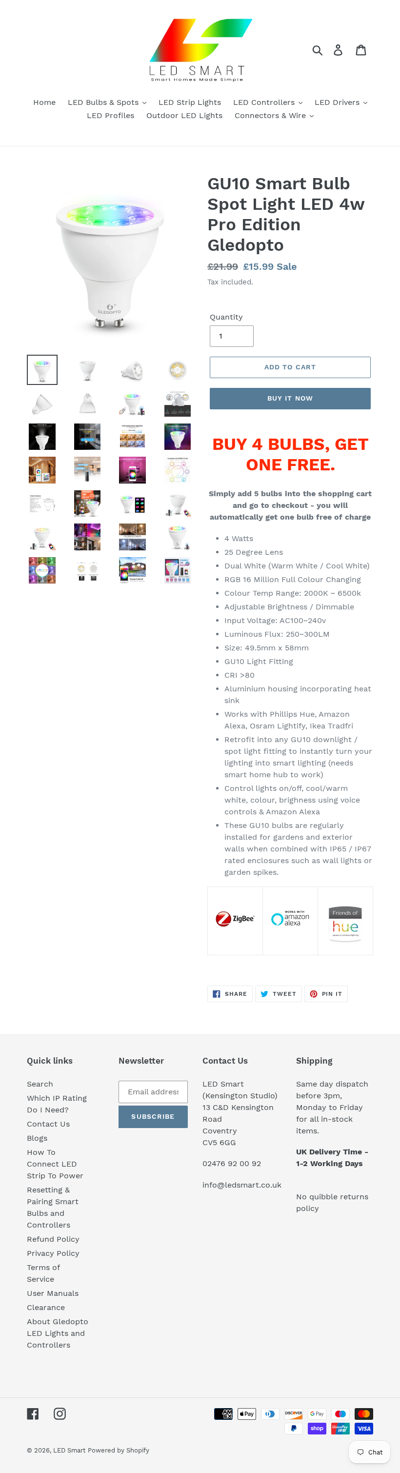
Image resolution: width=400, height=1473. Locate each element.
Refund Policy (53, 1239)
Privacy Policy (53, 1253)
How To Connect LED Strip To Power (55, 1164)
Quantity (226, 317)
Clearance (46, 1307)
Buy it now (290, 398)
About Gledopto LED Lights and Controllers (57, 1333)
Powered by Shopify (118, 1450)
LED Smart (69, 1450)
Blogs (37, 1138)
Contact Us (48, 1124)
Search (40, 1084)
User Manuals (53, 1293)
